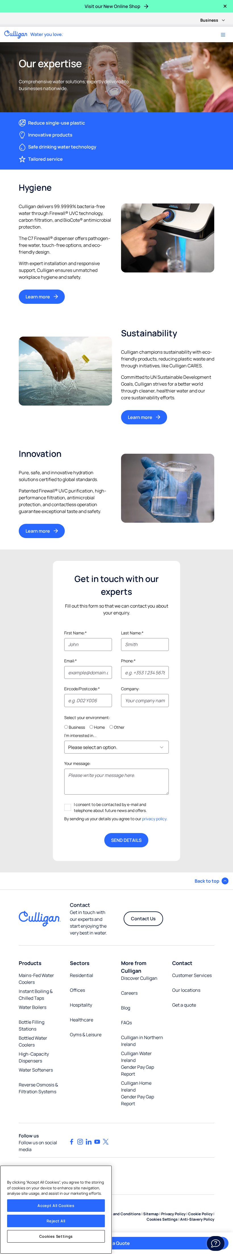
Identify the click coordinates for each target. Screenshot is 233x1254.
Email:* (70, 660)
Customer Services (192, 975)
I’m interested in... (80, 735)
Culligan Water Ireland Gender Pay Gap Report (137, 1063)
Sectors (80, 963)
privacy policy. (154, 818)
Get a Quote (116, 1243)
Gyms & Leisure (85, 1034)
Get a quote (184, 1005)
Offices (77, 990)
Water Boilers (32, 1007)
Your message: (77, 763)
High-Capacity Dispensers (34, 1057)
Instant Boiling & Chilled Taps (36, 994)
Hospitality (81, 1005)
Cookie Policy (200, 1213)
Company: (130, 688)
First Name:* (75, 633)
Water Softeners (36, 1070)
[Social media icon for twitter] (105, 1141)
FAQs (126, 1022)
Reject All (56, 1221)
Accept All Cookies (56, 1205)
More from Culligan (133, 967)
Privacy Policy (173, 1213)
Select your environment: (87, 717)
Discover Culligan (139, 978)
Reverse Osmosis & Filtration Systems (38, 1088)
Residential (81, 975)
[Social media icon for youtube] (97, 1141)
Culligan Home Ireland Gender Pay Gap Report (137, 1093)
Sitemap (151, 1213)
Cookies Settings (56, 1236)
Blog (125, 1008)
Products (30, 963)
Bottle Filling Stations (31, 1025)
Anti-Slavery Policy (197, 1219)
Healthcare (81, 1020)
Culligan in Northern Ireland (142, 1040)
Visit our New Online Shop (112, 6)
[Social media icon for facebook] (71, 1141)
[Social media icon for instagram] (80, 1141)
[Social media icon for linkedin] (88, 1141)
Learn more (38, 297)
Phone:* (128, 660)
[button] (211, 881)
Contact (182, 963)
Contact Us (143, 918)
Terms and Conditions (121, 1213)
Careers (129, 993)
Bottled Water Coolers (33, 1041)
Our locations (186, 990)
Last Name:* (132, 633)
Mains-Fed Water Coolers (36, 978)
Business (209, 20)
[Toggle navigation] (223, 34)
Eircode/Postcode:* (82, 688)
